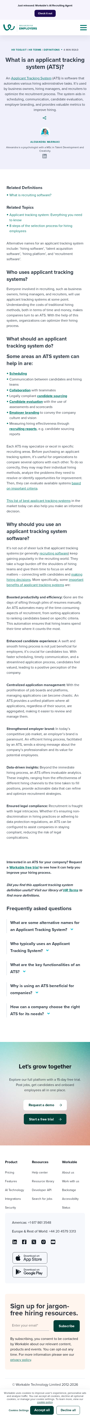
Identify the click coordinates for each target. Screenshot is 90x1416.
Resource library (43, 1181)
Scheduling (18, 373)
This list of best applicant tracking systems (39, 501)
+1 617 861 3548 (39, 1222)
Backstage (69, 1190)
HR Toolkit (18, 49)
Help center (40, 1172)
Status (66, 1207)
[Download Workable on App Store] (29, 1258)
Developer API (41, 1190)
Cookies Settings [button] (19, 1410)
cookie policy (44, 1402)
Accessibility (70, 1199)
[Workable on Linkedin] (14, 1243)
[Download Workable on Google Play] (29, 1271)
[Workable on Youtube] (33, 1243)
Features (11, 1181)
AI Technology (14, 1190)
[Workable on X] (43, 1243)
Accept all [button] (42, 1410)
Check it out (45, 13)
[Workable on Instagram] (53, 1243)
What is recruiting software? (30, 195)
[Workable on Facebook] (24, 1243)
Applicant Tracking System (31, 78)
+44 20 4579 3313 (62, 1231)
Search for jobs (42, 1199)
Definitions (52, 49)
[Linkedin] (44, 156)
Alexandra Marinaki (45, 142)
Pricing (9, 1172)
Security (10, 1207)
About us (68, 1172)
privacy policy (20, 1360)
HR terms (35, 49)
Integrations (13, 1199)
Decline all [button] (68, 1410)
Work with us (70, 1181)
